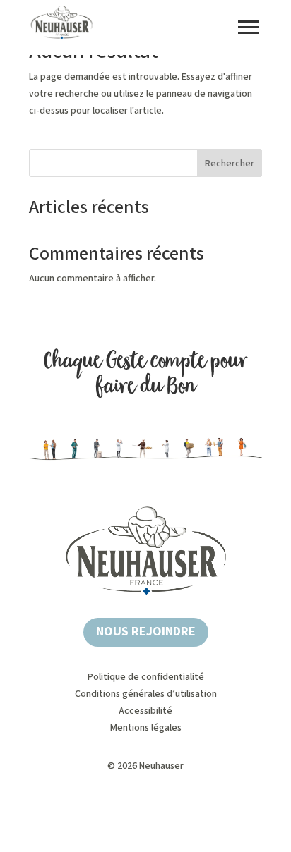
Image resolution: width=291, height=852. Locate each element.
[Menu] (248, 27)
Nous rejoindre (146, 631)
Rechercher (229, 164)
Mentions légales (146, 728)
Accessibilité (145, 711)
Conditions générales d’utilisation (146, 694)
